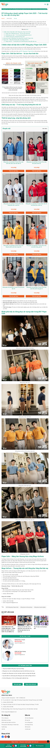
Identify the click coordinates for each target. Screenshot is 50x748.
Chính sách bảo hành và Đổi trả (8, 722)
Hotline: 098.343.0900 (8, 702)
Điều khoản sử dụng (6, 720)
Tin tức (15, 18)
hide (27, 29)
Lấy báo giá (27, 729)
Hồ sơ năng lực (5, 718)
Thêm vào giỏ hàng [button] (13, 171)
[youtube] (5, 737)
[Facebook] (3, 737)
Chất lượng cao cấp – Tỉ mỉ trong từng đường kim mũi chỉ (17, 35)
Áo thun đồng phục (29, 718)
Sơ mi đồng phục (29, 722)
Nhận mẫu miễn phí (31, 684)
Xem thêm (45, 128)
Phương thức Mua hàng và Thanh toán (10, 724)
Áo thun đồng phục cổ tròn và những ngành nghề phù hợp (15, 678)
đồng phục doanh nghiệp (39, 607)
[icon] (13, 746)
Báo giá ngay (17, 684)
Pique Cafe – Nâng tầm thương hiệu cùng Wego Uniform (15, 39)
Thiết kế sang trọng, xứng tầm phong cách (14, 36)
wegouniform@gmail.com (20, 642)
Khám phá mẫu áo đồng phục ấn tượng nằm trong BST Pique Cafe (17, 38)
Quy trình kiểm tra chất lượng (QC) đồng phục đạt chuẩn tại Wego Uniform (19, 675)
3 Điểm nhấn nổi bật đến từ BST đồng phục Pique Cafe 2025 (16, 32)
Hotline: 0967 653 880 (8, 706)
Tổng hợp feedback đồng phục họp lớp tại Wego (13, 668)
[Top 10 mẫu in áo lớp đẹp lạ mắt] (41, 620)
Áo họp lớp (27, 720)
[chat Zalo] (15, 745)
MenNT (3, 18)
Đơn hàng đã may (29, 724)
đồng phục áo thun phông (26, 607)
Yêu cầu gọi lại (39, 745)
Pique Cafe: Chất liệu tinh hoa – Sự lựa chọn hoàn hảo (17, 33)
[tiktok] (8, 737)
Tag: (3, 607)
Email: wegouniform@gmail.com (9, 711)
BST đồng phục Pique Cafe (12, 607)
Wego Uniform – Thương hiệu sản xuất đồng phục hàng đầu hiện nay (20, 41)
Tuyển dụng (4, 727)
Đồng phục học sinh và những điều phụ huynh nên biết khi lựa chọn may (19, 671)
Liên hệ (3, 729)
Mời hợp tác (27, 727)
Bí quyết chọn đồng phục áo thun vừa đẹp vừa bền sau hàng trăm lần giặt (19, 673)
